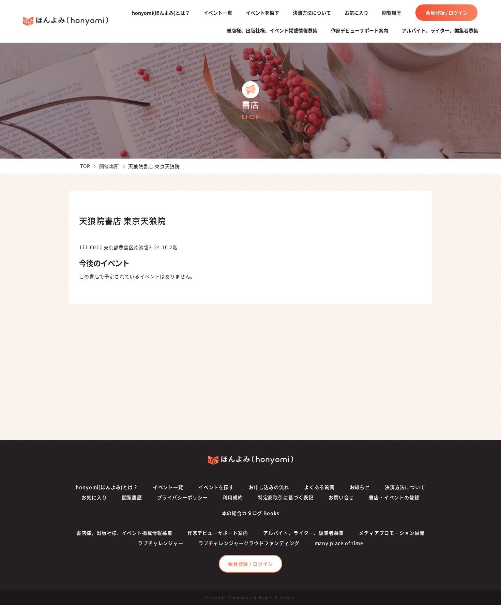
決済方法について (312, 12)
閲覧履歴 (391, 12)
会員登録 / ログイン (447, 12)
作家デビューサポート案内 (359, 30)
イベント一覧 (217, 12)
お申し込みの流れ (269, 487)
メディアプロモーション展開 (392, 532)
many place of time (339, 543)
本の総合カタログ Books (250, 513)
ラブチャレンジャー (160, 543)
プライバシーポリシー (182, 497)
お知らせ (360, 487)
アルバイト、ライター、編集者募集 (440, 30)
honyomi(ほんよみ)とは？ (161, 12)
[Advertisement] (250, 372)
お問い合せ (341, 497)
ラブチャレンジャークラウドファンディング (249, 543)
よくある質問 (319, 487)
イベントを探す (262, 12)
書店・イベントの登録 (394, 497)
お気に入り (356, 12)
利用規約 (233, 497)
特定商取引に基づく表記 (286, 497)
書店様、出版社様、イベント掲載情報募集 (272, 30)
